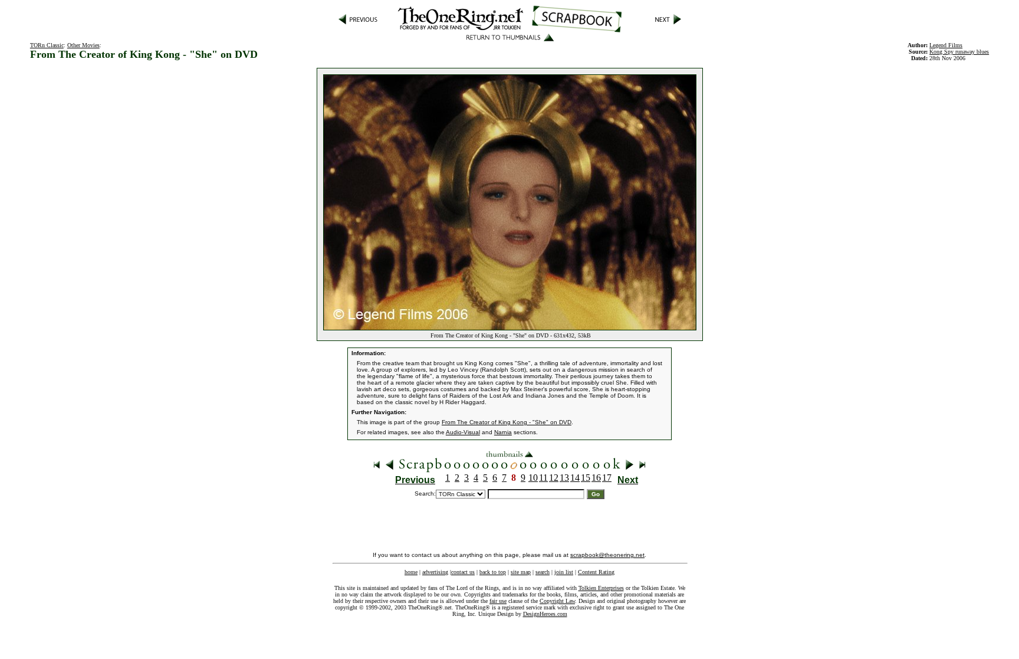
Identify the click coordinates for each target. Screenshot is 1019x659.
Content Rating (596, 572)
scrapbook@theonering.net (607, 555)
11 (543, 478)
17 (607, 478)
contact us (463, 572)
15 (585, 478)
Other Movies (83, 45)
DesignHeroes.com (545, 614)
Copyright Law (557, 601)
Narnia (503, 432)
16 (596, 478)
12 (553, 478)
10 (533, 478)
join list (563, 572)
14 (575, 478)
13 (564, 478)
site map (521, 572)
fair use (498, 601)
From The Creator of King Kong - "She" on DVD (506, 422)
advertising (435, 572)
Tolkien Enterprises (601, 588)
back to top (492, 572)
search (542, 572)
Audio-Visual (463, 432)
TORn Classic (47, 45)
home (411, 572)
